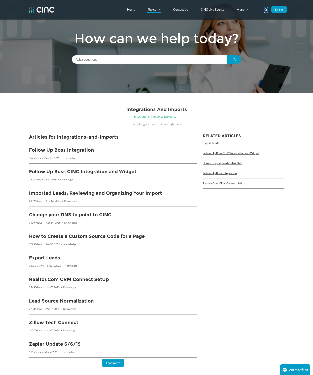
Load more (113, 363)
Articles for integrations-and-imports (74, 137)
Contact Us (180, 9)
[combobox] (149, 59)
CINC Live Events (212, 9)
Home (131, 9)
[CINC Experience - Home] (41, 9)
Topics (152, 9)
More (240, 9)
